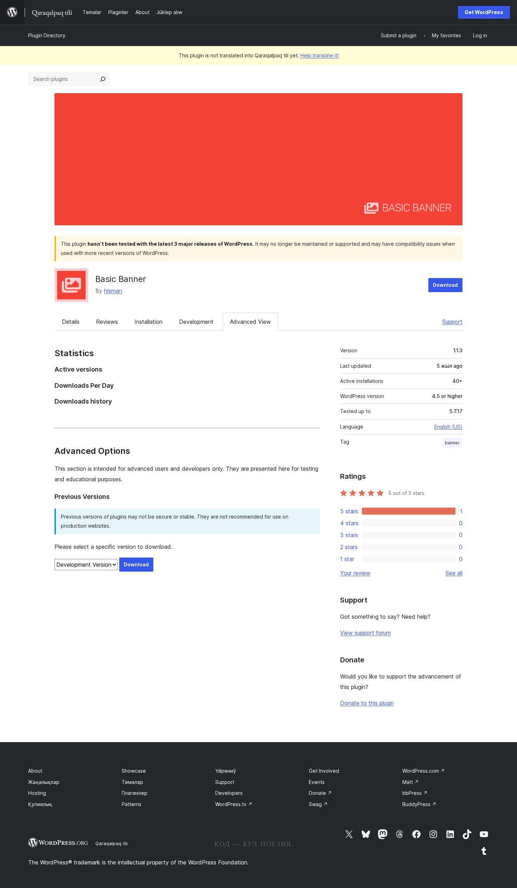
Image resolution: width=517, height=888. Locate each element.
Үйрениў (225, 771)
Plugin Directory (46, 35)
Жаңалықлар (43, 782)
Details (70, 321)
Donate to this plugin (367, 703)
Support (452, 321)
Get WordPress (484, 12)
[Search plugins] (103, 79)
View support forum (365, 632)
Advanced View (250, 321)
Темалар (132, 782)
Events (317, 782)
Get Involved (324, 771)
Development (196, 321)
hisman (113, 290)
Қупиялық (40, 804)
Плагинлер (134, 793)
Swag (318, 804)
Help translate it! (319, 55)
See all (454, 573)
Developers (229, 793)
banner (452, 442)
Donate (320, 793)
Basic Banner (120, 279)
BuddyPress (419, 804)
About (35, 771)
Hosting (37, 793)
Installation (148, 321)
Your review (355, 573)
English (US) (448, 427)
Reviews (107, 321)
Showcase (134, 771)
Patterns (131, 804)
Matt (410, 782)
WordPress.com (423, 771)
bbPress (415, 793)
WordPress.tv (234, 804)
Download (445, 285)
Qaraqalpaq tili (111, 843)
